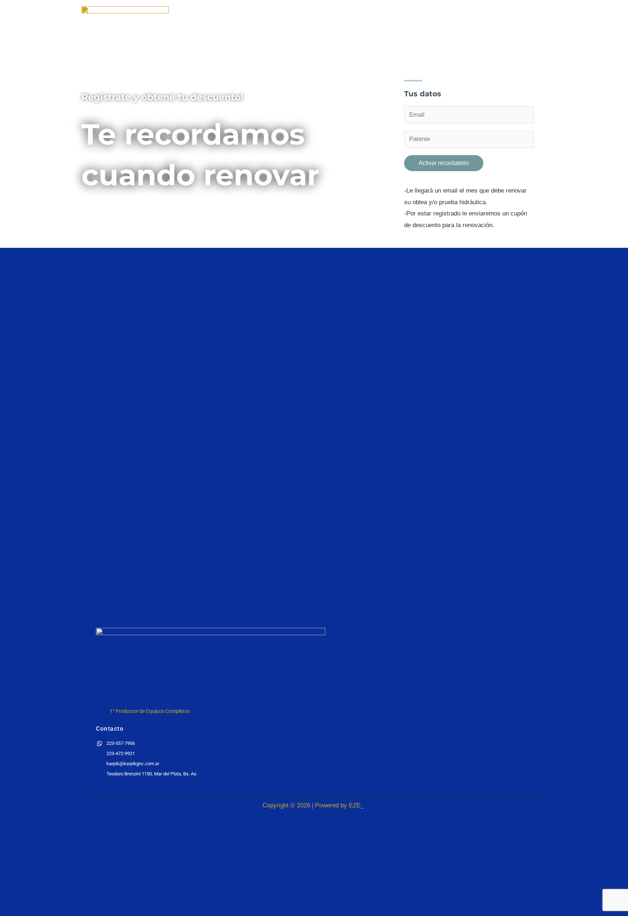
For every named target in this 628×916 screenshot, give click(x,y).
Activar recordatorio (444, 163)
